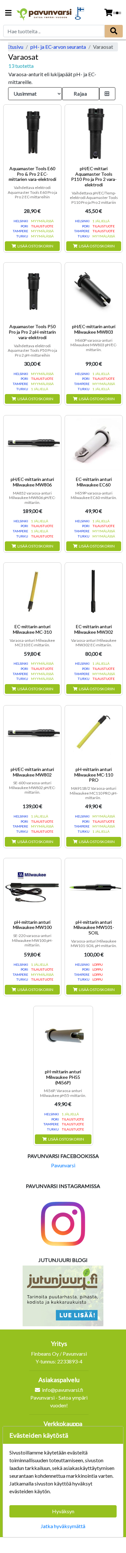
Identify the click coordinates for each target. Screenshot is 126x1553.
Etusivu (15, 47)
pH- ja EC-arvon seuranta (58, 47)
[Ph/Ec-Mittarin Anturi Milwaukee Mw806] (32, 444)
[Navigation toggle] (8, 13)
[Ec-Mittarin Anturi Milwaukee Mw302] (93, 591)
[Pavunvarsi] (44, 13)
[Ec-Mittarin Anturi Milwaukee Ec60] (93, 444)
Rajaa (80, 93)
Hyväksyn (63, 1511)
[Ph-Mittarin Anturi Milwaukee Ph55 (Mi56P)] (63, 1035)
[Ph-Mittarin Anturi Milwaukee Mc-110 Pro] (93, 734)
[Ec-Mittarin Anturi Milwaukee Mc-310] (32, 591)
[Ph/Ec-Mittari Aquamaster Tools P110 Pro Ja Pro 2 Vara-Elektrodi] (93, 133)
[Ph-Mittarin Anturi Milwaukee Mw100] (32, 887)
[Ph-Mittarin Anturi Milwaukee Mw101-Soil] (93, 887)
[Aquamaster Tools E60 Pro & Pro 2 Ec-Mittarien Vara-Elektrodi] (32, 133)
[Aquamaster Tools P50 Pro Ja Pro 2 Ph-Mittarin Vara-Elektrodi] (32, 291)
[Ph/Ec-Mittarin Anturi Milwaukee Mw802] (32, 734)
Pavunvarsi (63, 1165)
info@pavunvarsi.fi (62, 1390)
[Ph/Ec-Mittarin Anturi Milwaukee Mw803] (93, 291)
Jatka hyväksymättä (63, 1526)
